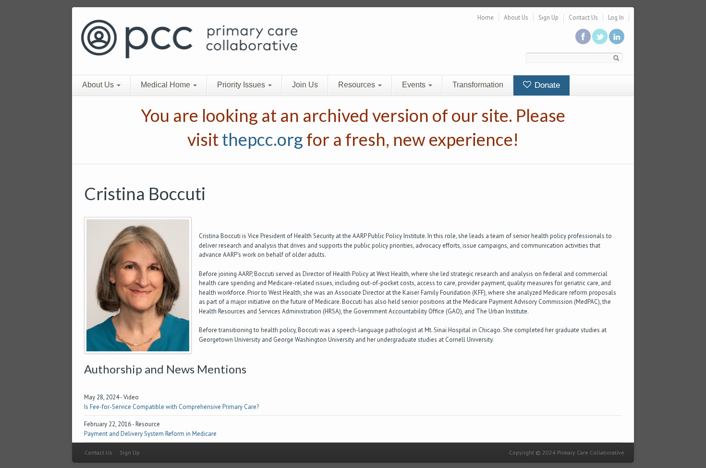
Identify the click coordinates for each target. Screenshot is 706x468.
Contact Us (583, 17)
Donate (546, 85)
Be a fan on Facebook (583, 36)
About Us (516, 17)
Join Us (305, 85)
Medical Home (166, 85)
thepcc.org (262, 139)
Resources (357, 85)
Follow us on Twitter (600, 36)
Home (485, 17)
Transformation (477, 85)
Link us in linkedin (616, 36)
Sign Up (548, 17)
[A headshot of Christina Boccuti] (137, 285)
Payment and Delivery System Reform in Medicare (150, 434)
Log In (616, 17)
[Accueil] (189, 38)
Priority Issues (242, 85)
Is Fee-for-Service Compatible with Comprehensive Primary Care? (171, 407)
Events (414, 85)
